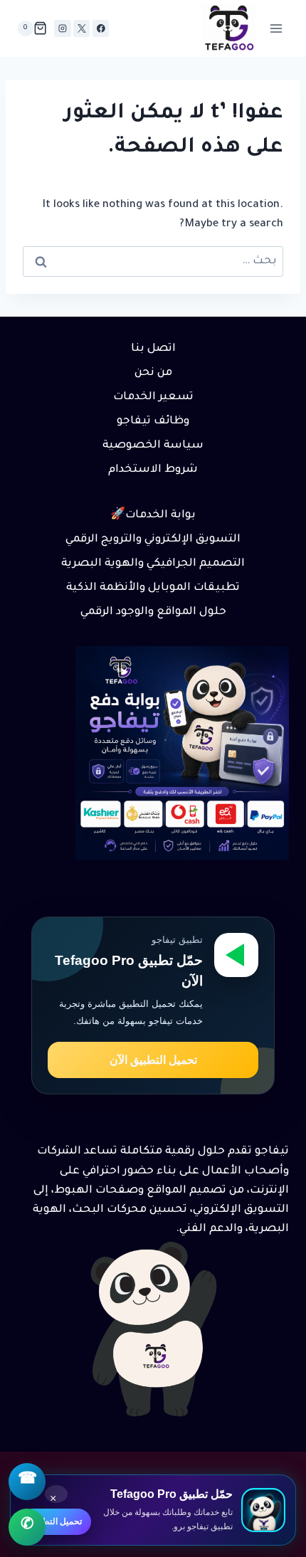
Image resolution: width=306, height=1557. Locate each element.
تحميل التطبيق (56, 1521)
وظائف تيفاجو (153, 422)
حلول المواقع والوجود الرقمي (153, 612)
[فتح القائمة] (276, 28)
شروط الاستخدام (153, 470)
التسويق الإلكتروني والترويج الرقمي (153, 540)
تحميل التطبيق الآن (153, 1060)
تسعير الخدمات (153, 397)
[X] (81, 28)
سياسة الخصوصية (153, 446)
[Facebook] (101, 28)
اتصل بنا (153, 349)
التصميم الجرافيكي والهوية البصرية (153, 564)
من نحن (153, 373)
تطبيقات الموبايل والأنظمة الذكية (153, 588)
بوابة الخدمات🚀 (153, 516)
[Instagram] (62, 28)
